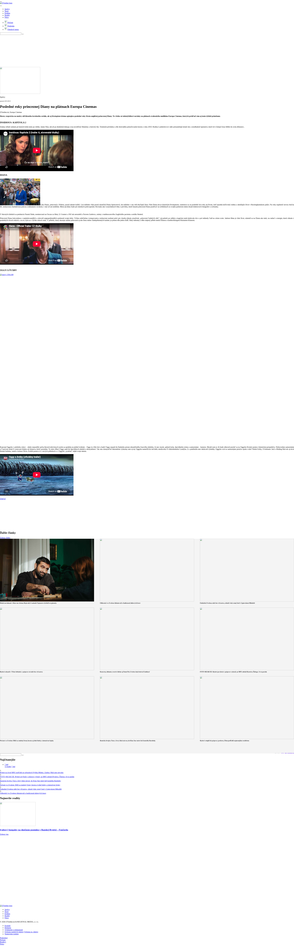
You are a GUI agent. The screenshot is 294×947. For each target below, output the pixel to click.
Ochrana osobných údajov (14, 932)
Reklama (8, 928)
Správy (7, 9)
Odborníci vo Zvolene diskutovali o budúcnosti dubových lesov (23, 793)
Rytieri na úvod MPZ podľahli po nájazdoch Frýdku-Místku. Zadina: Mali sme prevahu (31, 773)
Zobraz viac (4, 834)
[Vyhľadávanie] (23, 755)
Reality (7, 15)
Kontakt (7, 926)
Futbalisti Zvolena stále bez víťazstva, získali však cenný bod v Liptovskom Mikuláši (31, 789)
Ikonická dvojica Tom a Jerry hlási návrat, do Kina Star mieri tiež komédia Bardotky (30, 781)
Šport (6, 11)
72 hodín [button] (8, 767)
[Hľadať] (1, 5)
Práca (7, 17)
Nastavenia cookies (12, 934)
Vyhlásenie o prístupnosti (14, 930)
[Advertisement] (69, 51)
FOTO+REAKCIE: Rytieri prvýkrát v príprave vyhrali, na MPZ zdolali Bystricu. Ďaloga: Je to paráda (37, 777)
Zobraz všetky (5, 538)
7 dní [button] (6, 765)
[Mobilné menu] (1, 1)
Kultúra (7, 13)
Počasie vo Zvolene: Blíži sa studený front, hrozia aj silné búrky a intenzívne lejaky (30, 785)
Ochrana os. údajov (31, 932)
